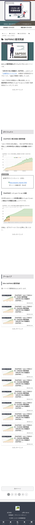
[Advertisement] (17, 109)
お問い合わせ (25, 512)
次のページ (17, 488)
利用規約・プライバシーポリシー (17, 515)
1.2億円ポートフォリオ (10, 73)
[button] (31, 290)
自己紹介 (9, 512)
